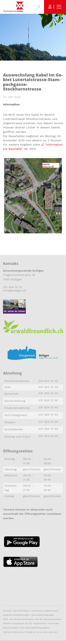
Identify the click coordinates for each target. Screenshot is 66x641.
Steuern (9, 422)
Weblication (17, 632)
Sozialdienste (13, 429)
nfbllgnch (15, 290)
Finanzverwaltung (16, 408)
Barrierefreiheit (22, 610)
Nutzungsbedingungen (43, 615)
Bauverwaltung (14, 400)
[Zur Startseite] (13, 6)
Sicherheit (11, 393)
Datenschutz (51, 610)
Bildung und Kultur (17, 436)
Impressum (37, 610)
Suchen (39, 7)
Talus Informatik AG (46, 632)
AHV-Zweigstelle (15, 415)
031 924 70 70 (12, 287)
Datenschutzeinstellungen (16, 615)
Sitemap (7, 610)
